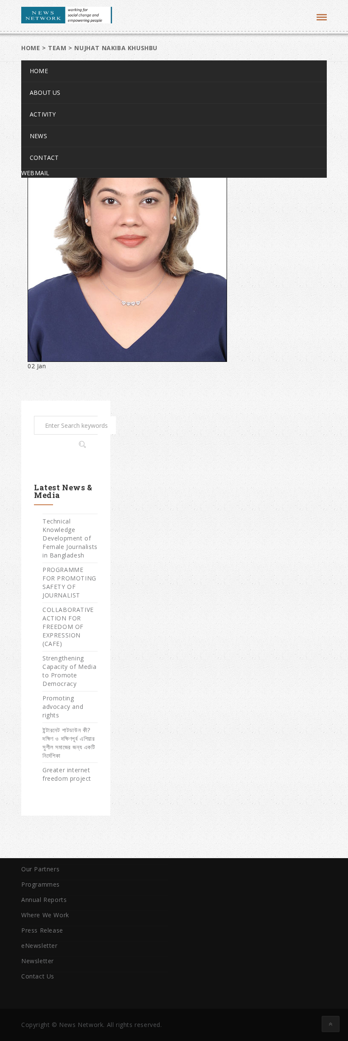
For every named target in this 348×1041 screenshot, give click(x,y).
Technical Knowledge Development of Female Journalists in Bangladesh (70, 538)
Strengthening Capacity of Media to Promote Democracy (69, 671)
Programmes (40, 884)
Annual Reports (44, 900)
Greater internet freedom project (66, 774)
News (38, 136)
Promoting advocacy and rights (62, 706)
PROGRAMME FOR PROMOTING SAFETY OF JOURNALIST (69, 582)
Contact (44, 158)
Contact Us (37, 976)
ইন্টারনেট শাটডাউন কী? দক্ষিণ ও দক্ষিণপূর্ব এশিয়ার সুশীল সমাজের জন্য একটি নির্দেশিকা (68, 742)
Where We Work (45, 915)
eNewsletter (39, 945)
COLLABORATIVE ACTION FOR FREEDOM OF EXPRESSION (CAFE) (68, 627)
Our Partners (40, 869)
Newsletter (37, 961)
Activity (43, 114)
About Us (45, 92)
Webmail (35, 173)
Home (39, 71)
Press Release (42, 930)
